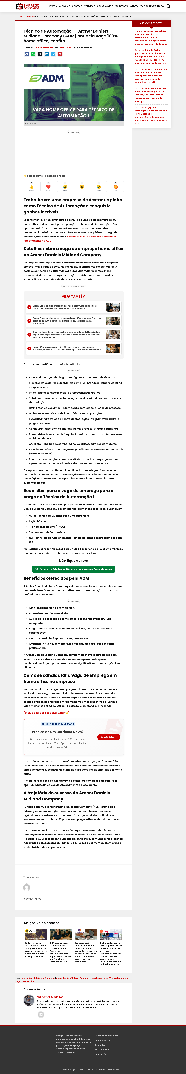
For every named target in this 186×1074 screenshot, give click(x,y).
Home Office (29, 16)
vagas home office (24, 981)
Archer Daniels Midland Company (38, 978)
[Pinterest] (60, 54)
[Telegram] (53, 54)
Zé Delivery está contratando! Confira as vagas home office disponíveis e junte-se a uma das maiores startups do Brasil (36, 950)
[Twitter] (40, 54)
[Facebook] (27, 54)
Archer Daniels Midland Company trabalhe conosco (82, 978)
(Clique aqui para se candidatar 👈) (47, 713)
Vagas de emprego (119, 978)
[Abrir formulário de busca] (169, 6)
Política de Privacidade (106, 1035)
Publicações (101, 1054)
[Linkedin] (47, 54)
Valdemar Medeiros (45, 47)
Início (19, 16)
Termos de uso (102, 1040)
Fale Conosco (102, 1049)
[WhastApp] (33, 54)
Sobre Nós (100, 1045)
